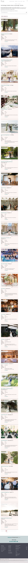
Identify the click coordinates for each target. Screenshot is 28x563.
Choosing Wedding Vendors (9, 546)
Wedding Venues (11, 1)
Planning (16, 1)
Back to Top (26, 547)
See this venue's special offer (15, 133)
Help (16, 551)
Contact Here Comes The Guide (18, 555)
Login (16, 552)
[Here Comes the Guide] (2, 1)
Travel (24, 1)
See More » (6, 41)
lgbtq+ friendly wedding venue (5, 32)
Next (7, 532)
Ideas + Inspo (20, 1)
